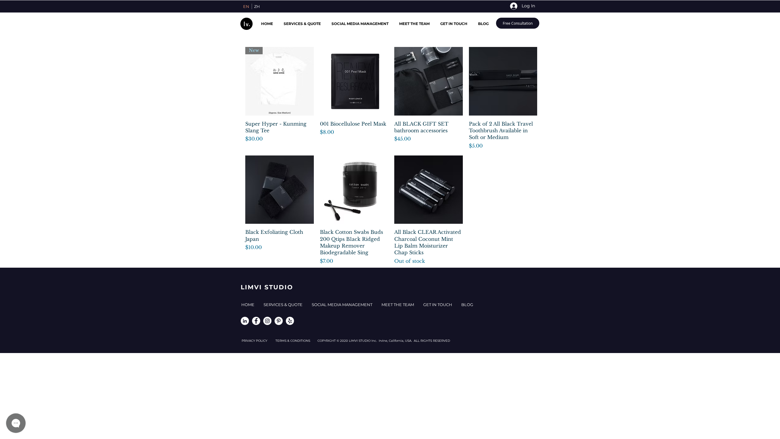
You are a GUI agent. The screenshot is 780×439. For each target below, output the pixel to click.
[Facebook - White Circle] (256, 321)
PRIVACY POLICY (258, 341)
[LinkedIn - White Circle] (245, 321)
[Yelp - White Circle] (290, 321)
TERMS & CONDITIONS (296, 341)
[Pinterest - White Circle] (279, 321)
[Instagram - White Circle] (267, 321)
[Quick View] (354, 81)
